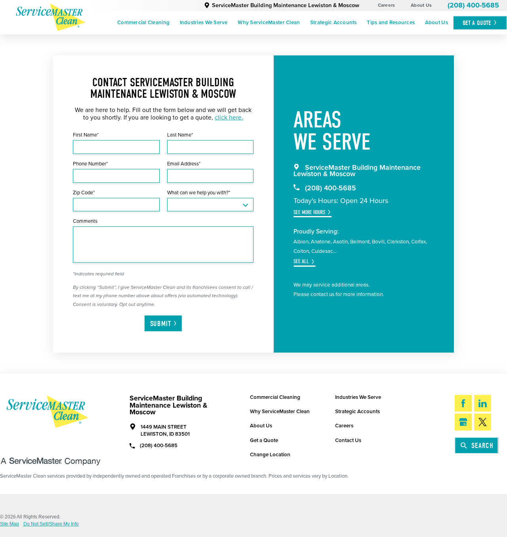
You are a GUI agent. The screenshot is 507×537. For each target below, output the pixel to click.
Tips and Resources (391, 22)
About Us (421, 5)
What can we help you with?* (198, 193)
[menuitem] (143, 23)
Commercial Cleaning (143, 22)
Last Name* (180, 135)
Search (482, 445)
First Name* (86, 135)
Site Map (9, 524)
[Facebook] (463, 403)
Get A (477, 23)
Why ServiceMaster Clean (269, 22)
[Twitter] (482, 422)
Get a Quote (264, 440)
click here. (229, 117)
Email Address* (183, 164)
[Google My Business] (463, 422)
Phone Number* (90, 164)
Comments (85, 221)
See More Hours (309, 212)
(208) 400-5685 (473, 5)
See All (301, 261)
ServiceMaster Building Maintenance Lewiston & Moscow (285, 5)
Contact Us (348, 440)
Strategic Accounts (333, 22)
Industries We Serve (204, 22)
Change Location (270, 455)
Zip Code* (84, 193)
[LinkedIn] (482, 403)
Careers (386, 5)
